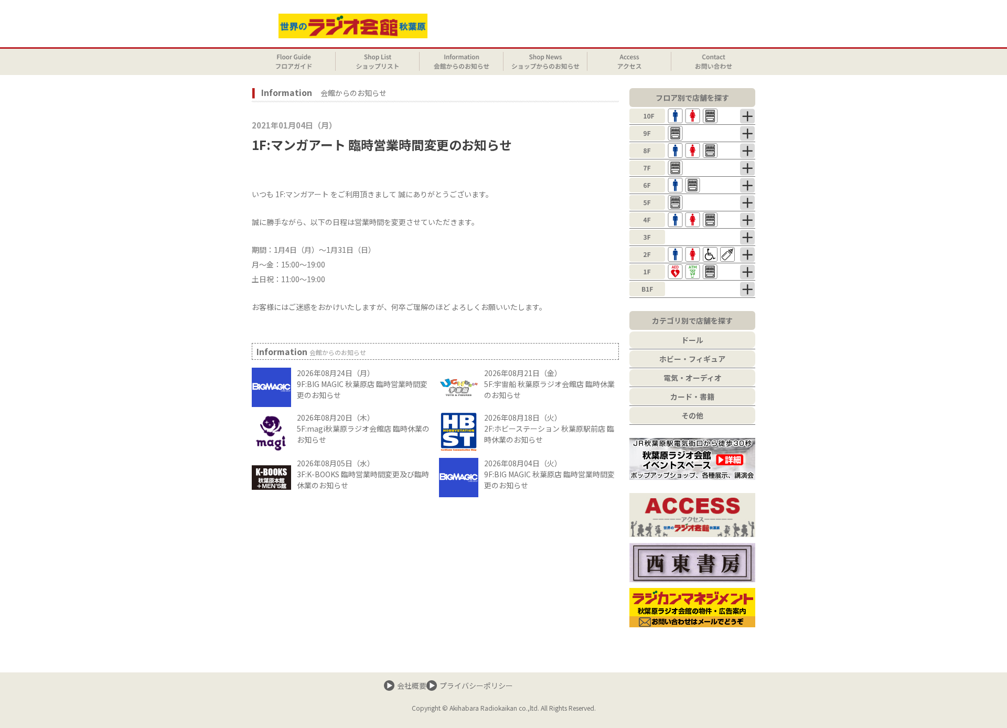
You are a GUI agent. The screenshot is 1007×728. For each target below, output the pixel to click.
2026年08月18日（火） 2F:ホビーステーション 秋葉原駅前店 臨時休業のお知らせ (549, 428)
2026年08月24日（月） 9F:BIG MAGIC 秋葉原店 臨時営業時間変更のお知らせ (362, 384)
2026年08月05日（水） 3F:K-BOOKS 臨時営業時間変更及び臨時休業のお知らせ (363, 474)
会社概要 (411, 685)
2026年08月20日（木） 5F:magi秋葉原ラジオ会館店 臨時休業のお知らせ (363, 428)
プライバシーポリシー (476, 685)
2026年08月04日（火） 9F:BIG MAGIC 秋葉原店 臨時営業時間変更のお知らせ (549, 474)
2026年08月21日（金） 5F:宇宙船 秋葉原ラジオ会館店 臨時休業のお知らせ (549, 384)
